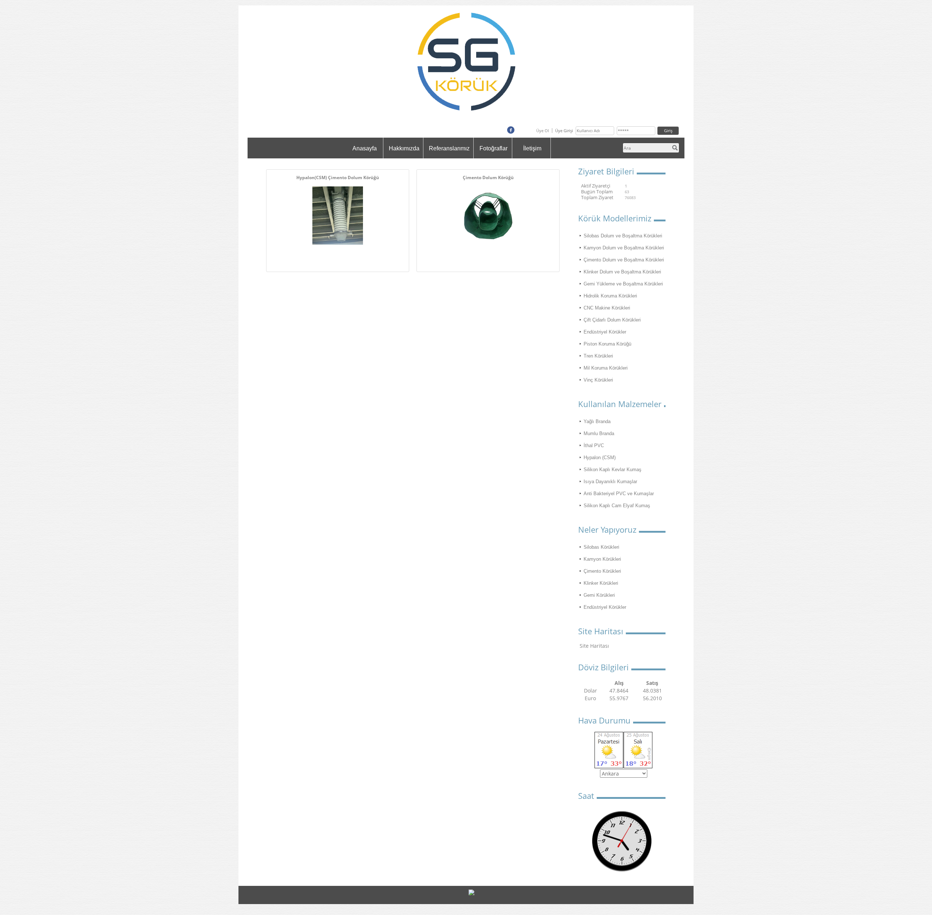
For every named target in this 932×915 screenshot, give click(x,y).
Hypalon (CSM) (600, 457)
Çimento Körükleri (602, 571)
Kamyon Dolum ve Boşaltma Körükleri (624, 248)
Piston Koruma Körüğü (607, 344)
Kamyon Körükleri (602, 559)
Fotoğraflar (493, 148)
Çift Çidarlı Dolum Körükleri (612, 320)
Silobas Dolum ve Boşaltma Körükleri (623, 235)
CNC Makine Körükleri (607, 308)
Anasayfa (364, 148)
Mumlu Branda (599, 433)
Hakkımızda (404, 148)
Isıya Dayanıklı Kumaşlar (610, 481)
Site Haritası (594, 645)
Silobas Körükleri (601, 547)
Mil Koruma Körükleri (606, 368)
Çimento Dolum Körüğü (488, 177)
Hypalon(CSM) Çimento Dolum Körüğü (337, 177)
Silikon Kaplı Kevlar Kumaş (612, 469)
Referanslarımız (449, 148)
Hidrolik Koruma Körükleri (610, 296)
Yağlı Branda (597, 421)
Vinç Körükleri (598, 380)
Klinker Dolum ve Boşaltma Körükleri (622, 272)
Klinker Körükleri (601, 583)
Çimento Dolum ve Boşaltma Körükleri (624, 260)
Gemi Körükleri (599, 595)
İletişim (532, 148)
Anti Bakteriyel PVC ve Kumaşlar (619, 493)
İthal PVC (594, 445)
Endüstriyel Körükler (605, 332)
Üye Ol (542, 130)
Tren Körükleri (598, 356)
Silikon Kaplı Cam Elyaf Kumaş (617, 505)
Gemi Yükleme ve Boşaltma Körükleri (623, 284)
